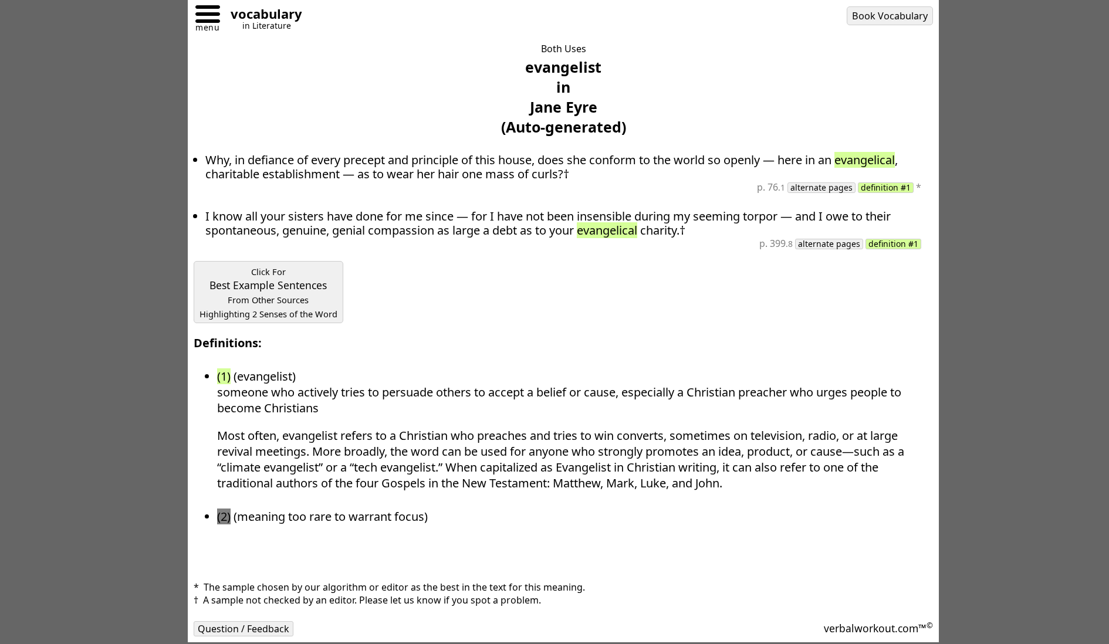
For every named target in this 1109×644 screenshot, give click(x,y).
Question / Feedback (243, 628)
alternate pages (821, 187)
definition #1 (886, 187)
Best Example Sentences (268, 293)
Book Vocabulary (890, 15)
